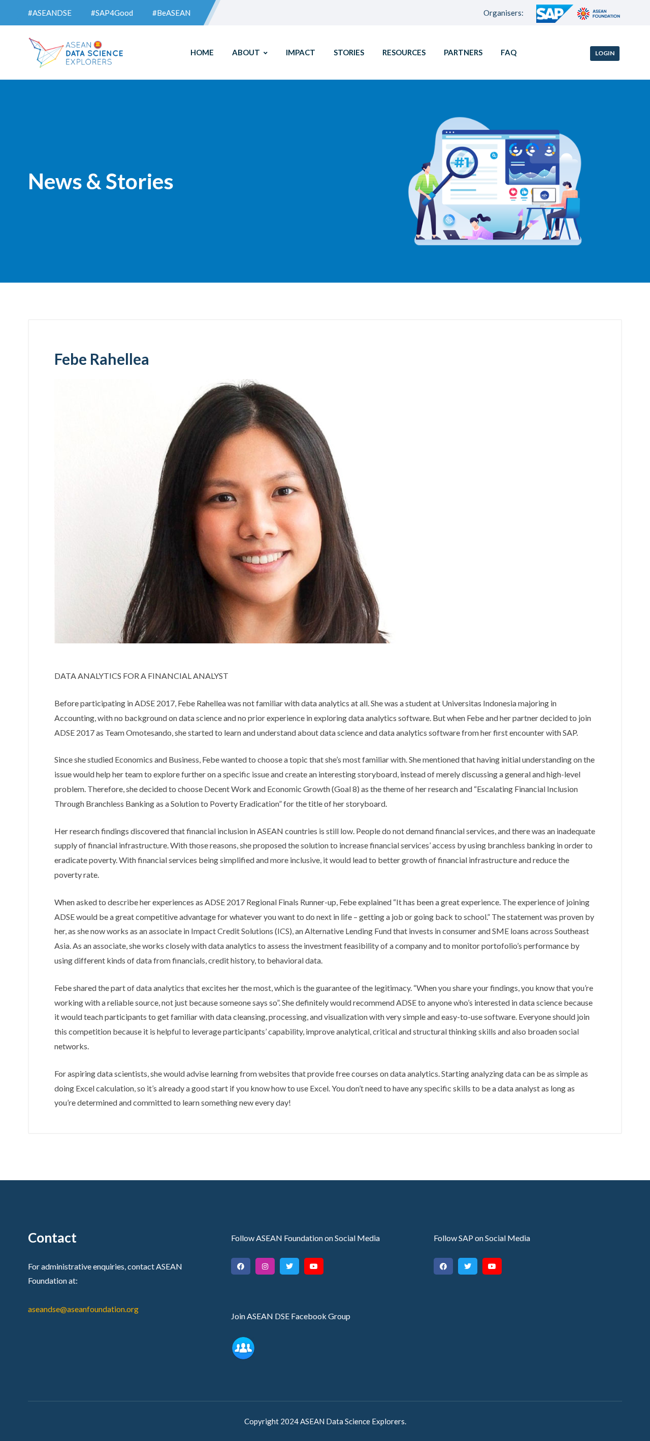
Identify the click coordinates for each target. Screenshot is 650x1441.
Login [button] (604, 53)
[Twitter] (289, 1266)
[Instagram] (265, 1266)
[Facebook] (240, 1266)
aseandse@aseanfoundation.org (83, 1309)
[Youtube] (313, 1266)
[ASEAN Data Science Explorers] (76, 52)
